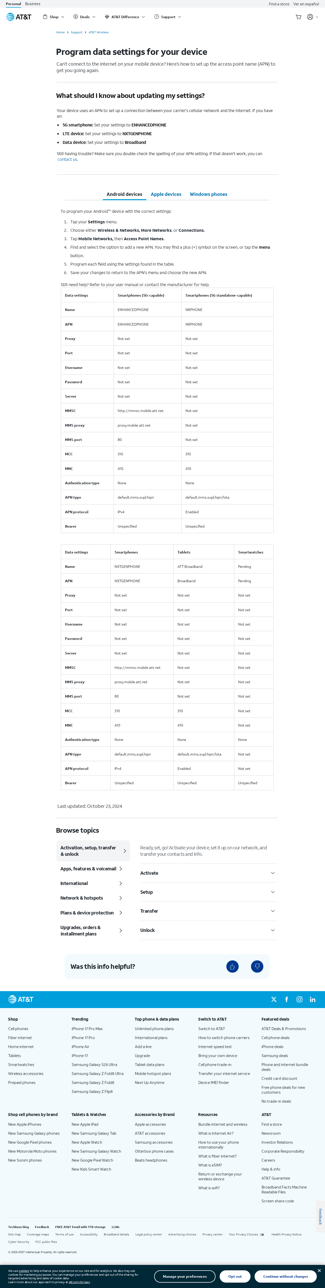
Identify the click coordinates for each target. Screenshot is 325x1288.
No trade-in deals (276, 1101)
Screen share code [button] (278, 1200)
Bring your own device (217, 1055)
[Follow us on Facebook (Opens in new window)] (286, 999)
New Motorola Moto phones (32, 1151)
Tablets (14, 1055)
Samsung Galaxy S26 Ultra (94, 1064)
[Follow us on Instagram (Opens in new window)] (299, 999)
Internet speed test (215, 1046)
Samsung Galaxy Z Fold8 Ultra (98, 1073)
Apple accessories (150, 1124)
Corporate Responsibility (283, 1151)
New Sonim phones (25, 1160)
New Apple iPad (85, 1124)
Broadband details (116, 1234)
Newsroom (271, 1133)
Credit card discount (279, 1078)
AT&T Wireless (99, 32)
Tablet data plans (149, 1064)
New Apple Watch (87, 1142)
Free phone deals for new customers (283, 1090)
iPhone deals (272, 1046)
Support (76, 32)
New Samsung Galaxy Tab (94, 1133)
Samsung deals (275, 1055)
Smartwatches (21, 1064)
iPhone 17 (80, 1055)
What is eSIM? (210, 1165)
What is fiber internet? (217, 1156)
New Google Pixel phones (30, 1142)
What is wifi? (209, 1187)
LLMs (115, 1227)
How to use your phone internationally (218, 1145)
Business (32, 3)
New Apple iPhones (24, 1124)
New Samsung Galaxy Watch (96, 1151)
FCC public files (46, 1242)
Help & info (271, 1169)
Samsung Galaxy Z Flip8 (92, 1091)
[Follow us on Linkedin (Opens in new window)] (312, 999)
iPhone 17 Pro (83, 1037)
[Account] (313, 17)
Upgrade (142, 1055)
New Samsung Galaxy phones (34, 1133)
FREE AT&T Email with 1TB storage (80, 1227)
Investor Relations (277, 1142)
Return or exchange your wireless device (220, 1176)
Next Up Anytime (149, 1082)
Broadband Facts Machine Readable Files (284, 1189)
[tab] (124, 194)
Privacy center (212, 1234)
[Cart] (298, 17)
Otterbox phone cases (154, 1151)
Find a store (279, 4)
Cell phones (18, 1028)
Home (60, 32)
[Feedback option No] (257, 966)
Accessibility (89, 1234)
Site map (14, 1234)
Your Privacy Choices (243, 1234)
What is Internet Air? (216, 1133)
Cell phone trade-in (214, 1064)
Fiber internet (20, 1037)
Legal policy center (148, 1234)
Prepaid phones (21, 1082)
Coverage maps (38, 1234)
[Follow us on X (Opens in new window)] (274, 999)
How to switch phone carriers (223, 1037)
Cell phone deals (276, 1037)
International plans (151, 1037)
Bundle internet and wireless (222, 1124)
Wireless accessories (25, 1073)
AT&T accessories (150, 1133)
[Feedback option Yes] (232, 966)
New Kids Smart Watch (91, 1169)
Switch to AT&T (211, 1028)
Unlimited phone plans (154, 1028)
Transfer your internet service (224, 1073)
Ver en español (306, 4)
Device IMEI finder (213, 1082)
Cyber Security (18, 1242)
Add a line (143, 1046)
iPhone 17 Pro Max (87, 1028)
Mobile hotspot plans (153, 1073)
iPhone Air (80, 1046)
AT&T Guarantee (276, 1178)
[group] (35, 1019)
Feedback (42, 1227)
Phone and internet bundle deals (285, 1067)
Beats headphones (151, 1160)
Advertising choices (182, 1234)
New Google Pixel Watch (92, 1160)
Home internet (21, 1046)
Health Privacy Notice (287, 1234)
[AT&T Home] (18, 17)
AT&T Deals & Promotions (284, 1028)
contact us (67, 159)
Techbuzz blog (18, 1227)
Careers (268, 1160)
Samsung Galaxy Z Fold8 (93, 1082)
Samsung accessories (154, 1142)
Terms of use (64, 1234)
